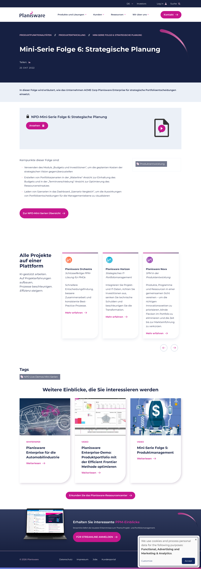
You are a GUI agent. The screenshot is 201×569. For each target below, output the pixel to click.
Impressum (82, 559)
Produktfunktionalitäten (36, 35)
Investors (141, 3)
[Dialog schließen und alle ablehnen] (196, 539)
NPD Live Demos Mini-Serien (41, 376)
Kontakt (169, 14)
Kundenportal (109, 559)
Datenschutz (65, 559)
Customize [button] (146, 561)
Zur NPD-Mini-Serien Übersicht (42, 213)
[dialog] (168, 551)
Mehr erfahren (74, 312)
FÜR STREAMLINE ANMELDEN (94, 537)
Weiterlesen (33, 463)
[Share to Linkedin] (29, 62)
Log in (160, 3)
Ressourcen (117, 14)
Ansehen (34, 125)
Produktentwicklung (72, 35)
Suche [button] (173, 3)
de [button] (128, 3)
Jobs (95, 559)
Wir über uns (140, 14)
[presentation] (163, 347)
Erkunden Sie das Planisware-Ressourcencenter (98, 495)
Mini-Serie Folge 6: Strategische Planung (117, 35)
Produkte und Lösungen (71, 14)
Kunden (97, 14)
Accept (188, 561)
